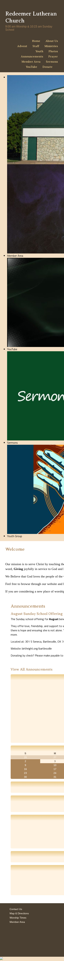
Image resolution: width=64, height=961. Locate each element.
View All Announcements (31, 669)
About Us (52, 41)
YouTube (31, 67)
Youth (39, 51)
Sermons (52, 61)
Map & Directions (18, 913)
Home (36, 41)
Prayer (53, 56)
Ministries (51, 46)
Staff (36, 46)
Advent (22, 46)
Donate (47, 67)
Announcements (32, 56)
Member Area (31, 61)
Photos (53, 51)
